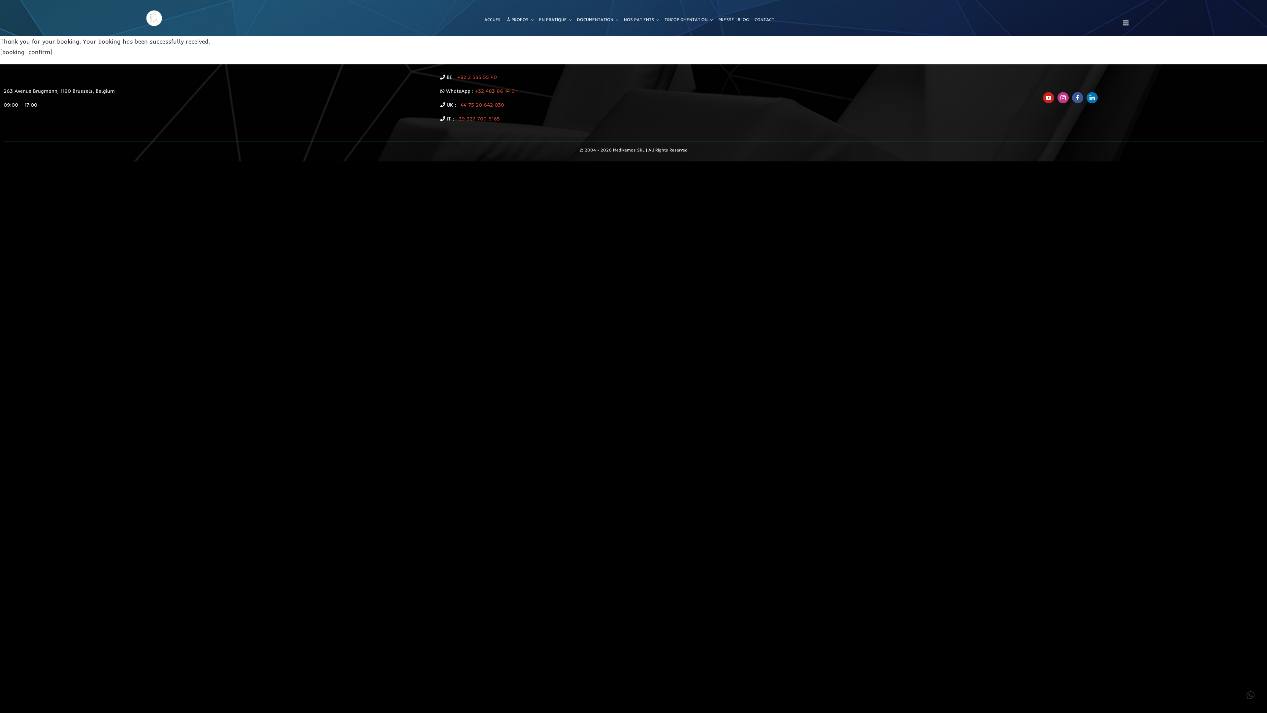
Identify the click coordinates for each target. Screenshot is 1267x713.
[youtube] (1048, 97)
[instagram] (1063, 97)
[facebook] (1077, 97)
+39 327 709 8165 (478, 119)
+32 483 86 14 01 (496, 91)
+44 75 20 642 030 (481, 105)
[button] (1250, 695)
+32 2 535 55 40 (477, 77)
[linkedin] (1092, 97)
